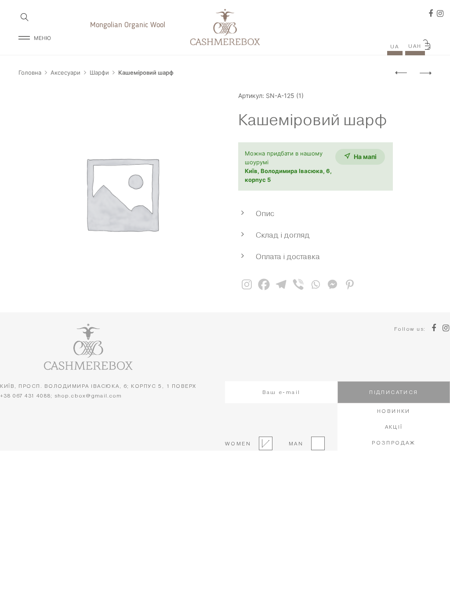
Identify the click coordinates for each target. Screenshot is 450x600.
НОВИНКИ (393, 411)
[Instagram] (246, 284)
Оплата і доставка (288, 256)
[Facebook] (264, 284)
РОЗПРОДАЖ (394, 442)
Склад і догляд (283, 234)
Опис (265, 213)
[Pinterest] (349, 284)
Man (293, 443)
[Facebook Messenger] (332, 284)
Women (238, 443)
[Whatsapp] (315, 284)
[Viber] (298, 284)
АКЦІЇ (394, 426)
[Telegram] (281, 284)
